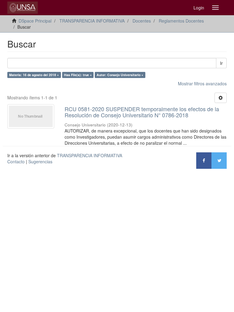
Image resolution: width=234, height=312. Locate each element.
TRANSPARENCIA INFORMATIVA (92, 21)
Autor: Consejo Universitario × (120, 75)
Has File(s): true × (78, 75)
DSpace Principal (35, 21)
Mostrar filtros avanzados (202, 83)
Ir (221, 63)
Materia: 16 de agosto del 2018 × (34, 75)
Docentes (142, 21)
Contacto (16, 161)
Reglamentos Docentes (181, 21)
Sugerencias (40, 161)
